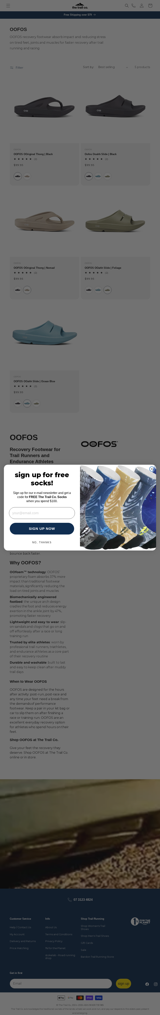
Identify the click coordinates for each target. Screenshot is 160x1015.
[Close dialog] (151, 469)
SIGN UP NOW (42, 529)
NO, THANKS (42, 542)
